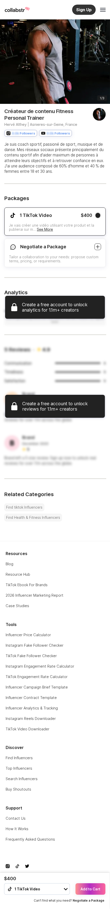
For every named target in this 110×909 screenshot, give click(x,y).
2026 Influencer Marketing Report (34, 595)
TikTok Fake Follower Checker (31, 656)
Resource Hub (18, 574)
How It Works (17, 829)
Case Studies (17, 606)
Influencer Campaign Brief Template (37, 687)
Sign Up (84, 9)
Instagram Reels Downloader (31, 718)
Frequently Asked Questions (30, 839)
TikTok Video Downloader (27, 729)
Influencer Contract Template (31, 697)
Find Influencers (19, 758)
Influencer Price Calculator (28, 635)
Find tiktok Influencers (24, 507)
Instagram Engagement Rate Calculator (40, 666)
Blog (9, 564)
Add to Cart (90, 889)
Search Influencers (22, 779)
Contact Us (16, 818)
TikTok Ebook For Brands (27, 585)
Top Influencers (19, 768)
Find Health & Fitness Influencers (33, 517)
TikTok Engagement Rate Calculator (37, 676)
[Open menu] (103, 10)
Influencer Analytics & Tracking (32, 708)
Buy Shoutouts (18, 789)
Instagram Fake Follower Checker (34, 645)
